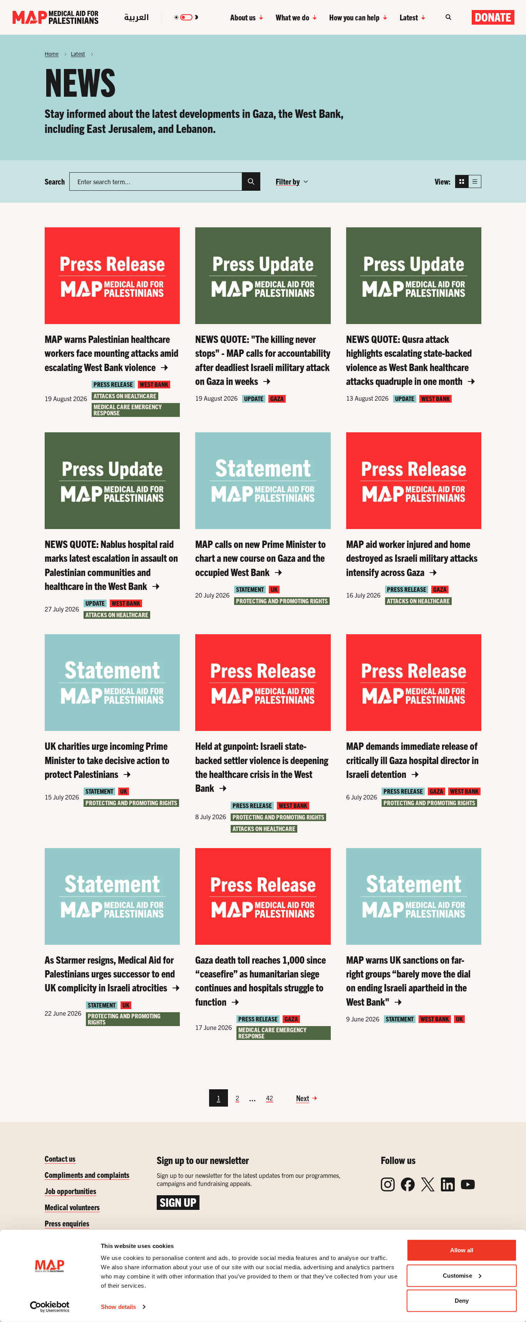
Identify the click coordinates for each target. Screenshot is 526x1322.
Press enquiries (67, 1223)
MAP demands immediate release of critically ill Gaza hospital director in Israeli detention (412, 759)
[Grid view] (461, 181)
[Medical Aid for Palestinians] (55, 17)
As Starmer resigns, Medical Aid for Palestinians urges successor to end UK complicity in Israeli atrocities (110, 973)
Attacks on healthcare (125, 396)
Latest (409, 17)
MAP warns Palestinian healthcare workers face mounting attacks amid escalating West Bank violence (111, 353)
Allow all (462, 1250)
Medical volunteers (72, 1207)
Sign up (178, 1202)
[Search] (251, 181)
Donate (493, 17)
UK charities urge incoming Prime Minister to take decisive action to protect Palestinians (107, 759)
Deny (462, 1300)
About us (243, 17)
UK (274, 589)
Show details (118, 1307)
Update (253, 398)
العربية (136, 17)
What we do (292, 17)
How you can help (354, 17)
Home (52, 53)
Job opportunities (70, 1191)
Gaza (277, 398)
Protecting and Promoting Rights (282, 601)
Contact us (60, 1158)
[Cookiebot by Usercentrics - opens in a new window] (50, 1307)
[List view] (474, 181)
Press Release (113, 384)
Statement (250, 589)
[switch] (186, 17)
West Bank (154, 384)
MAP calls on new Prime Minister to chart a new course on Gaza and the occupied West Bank (260, 558)
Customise (457, 1275)
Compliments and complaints (87, 1174)
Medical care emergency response (128, 410)
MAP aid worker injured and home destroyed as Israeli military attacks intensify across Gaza (411, 558)
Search (55, 181)
